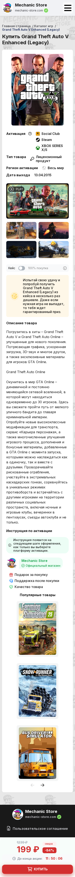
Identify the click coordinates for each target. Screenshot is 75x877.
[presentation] (32, 785)
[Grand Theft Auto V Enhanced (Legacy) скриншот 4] (54, 249)
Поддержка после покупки (37, 581)
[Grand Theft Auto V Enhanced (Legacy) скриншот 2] (54, 230)
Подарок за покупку (31, 575)
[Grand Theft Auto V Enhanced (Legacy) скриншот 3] (21, 249)
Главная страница (16, 26)
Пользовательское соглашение (40, 828)
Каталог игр (43, 26)
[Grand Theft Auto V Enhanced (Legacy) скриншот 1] (21, 230)
